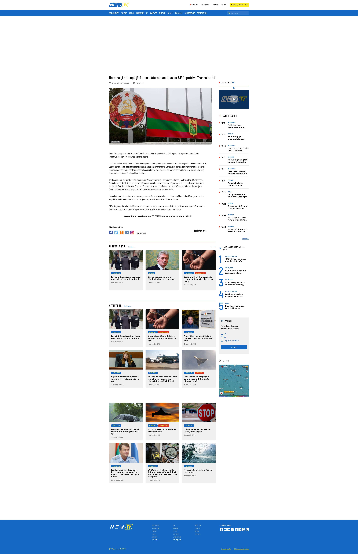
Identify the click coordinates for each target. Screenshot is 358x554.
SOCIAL (131, 13)
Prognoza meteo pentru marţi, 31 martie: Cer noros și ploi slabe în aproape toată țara (125, 431)
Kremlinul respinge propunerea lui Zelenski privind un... (236, 139)
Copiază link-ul (141, 233)
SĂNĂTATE (153, 13)
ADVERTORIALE (190, 13)
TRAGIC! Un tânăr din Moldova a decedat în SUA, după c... (235, 260)
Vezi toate (245, 238)
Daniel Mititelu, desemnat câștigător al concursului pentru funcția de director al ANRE (198, 338)
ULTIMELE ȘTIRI (155, 525)
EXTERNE (162, 13)
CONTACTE (197, 534)
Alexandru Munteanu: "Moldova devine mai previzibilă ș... (235, 185)
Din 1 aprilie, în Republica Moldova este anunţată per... (238, 195)
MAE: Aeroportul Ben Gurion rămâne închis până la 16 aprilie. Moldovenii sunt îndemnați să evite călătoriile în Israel (162, 378)
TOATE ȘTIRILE (202, 13)
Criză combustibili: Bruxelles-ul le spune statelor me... (238, 207)
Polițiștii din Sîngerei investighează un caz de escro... (236, 127)
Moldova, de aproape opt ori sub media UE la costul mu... (237, 161)
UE (147, 13)
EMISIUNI (197, 531)
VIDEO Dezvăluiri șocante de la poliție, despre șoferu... (235, 271)
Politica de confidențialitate (241, 549)
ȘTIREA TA (215, 5)
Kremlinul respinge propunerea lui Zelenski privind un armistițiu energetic (161, 278)
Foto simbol (115, 142)
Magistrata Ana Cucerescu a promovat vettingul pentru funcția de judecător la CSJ (125, 378)
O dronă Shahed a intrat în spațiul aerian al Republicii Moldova (162, 430)
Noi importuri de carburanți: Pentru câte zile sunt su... (237, 230)
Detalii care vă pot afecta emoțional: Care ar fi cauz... (234, 295)
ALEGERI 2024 (205, 5)
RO (225, 5)
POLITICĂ (124, 13)
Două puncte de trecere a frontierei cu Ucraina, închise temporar (197, 430)
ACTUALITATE (114, 13)
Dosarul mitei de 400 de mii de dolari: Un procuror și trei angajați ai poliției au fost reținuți (198, 279)
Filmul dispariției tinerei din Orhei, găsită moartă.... (234, 307)
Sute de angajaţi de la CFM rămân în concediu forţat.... (237, 218)
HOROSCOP (178, 13)
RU (222, 5)
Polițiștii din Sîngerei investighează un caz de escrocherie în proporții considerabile (125, 278)
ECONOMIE (140, 13)
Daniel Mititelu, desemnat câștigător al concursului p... (238, 172)
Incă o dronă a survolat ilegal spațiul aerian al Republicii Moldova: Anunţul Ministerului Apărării (196, 378)
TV (234, 88)
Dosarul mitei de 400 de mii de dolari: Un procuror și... (238, 149)
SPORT (170, 13)
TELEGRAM (156, 216)
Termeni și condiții (226, 549)
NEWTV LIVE (194, 5)
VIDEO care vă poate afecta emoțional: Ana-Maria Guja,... (235, 283)
